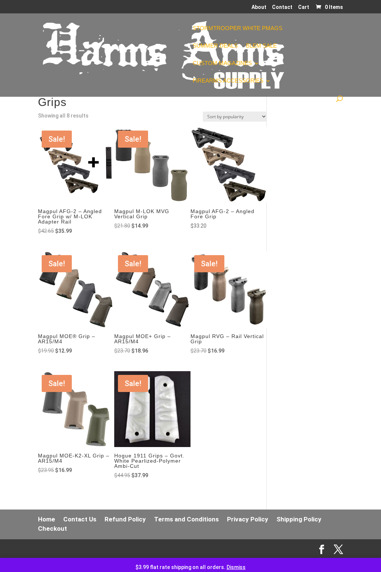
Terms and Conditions (186, 519)
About (259, 7)
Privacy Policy (247, 519)
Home (46, 519)
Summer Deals (215, 46)
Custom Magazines (222, 63)
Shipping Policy (298, 519)
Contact (282, 7)
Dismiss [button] (236, 567)
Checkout (52, 528)
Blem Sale (261, 46)
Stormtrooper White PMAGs (237, 28)
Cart (303, 7)
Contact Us (79, 519)
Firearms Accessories (228, 81)
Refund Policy (125, 519)
